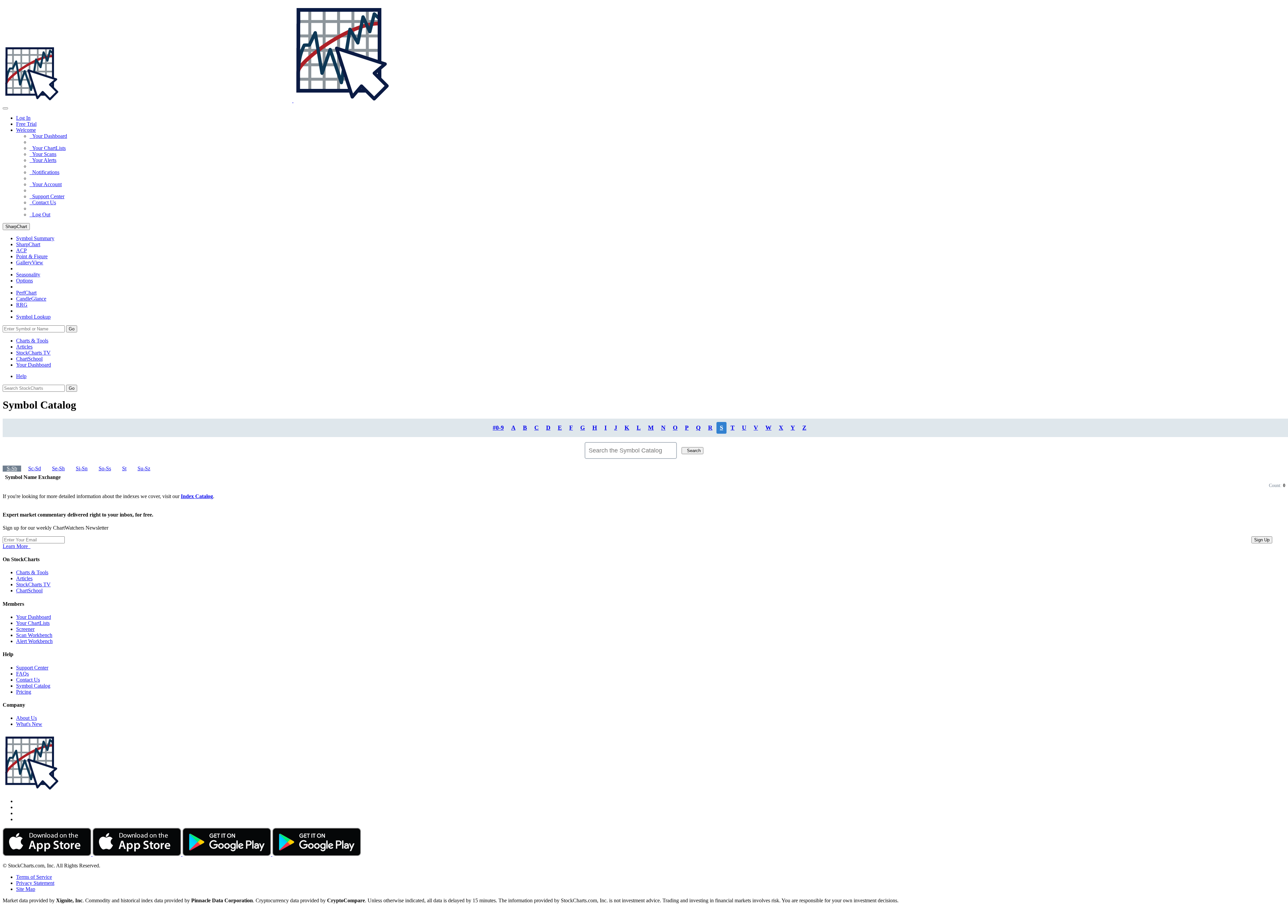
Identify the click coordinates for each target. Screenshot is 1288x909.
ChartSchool (29, 359)
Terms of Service (34, 877)
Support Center (47, 196)
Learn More (17, 546)
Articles (24, 347)
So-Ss (105, 468)
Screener (25, 629)
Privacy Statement (35, 883)
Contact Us (43, 202)
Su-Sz (144, 468)
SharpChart (16, 226)
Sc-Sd (34, 468)
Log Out (40, 214)
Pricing (23, 692)
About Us (26, 718)
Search (692, 450)
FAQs (22, 674)
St (124, 468)
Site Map (25, 889)
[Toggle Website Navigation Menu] (5, 108)
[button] (26, 130)
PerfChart (26, 293)
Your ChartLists (48, 148)
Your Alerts (43, 160)
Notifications (44, 172)
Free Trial (26, 124)
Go (71, 328)
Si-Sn (82, 468)
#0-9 (498, 427)
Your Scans (43, 154)
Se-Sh (58, 468)
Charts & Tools (32, 340)
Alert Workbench (34, 641)
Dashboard (33, 365)
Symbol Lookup (33, 317)
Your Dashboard (48, 136)
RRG (22, 305)
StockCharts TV (33, 353)
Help (21, 376)
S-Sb (12, 468)
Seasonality (28, 274)
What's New (29, 724)
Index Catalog (197, 496)
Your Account (46, 184)
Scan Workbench (34, 635)
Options (24, 280)
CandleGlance (31, 299)
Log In (23, 118)
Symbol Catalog (33, 686)
